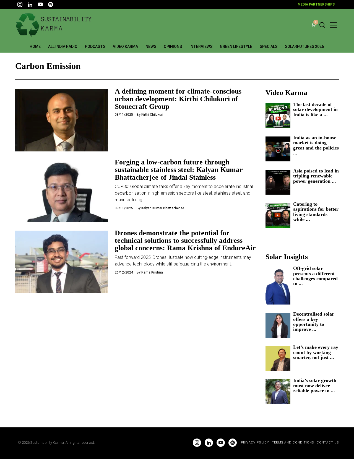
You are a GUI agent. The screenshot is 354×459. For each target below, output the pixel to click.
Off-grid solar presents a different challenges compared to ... (315, 276)
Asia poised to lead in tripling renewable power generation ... (316, 176)
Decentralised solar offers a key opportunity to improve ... (313, 321)
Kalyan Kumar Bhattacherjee (162, 208)
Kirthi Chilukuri (152, 115)
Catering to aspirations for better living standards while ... (316, 212)
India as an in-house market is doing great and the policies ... (316, 145)
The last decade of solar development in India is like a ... (315, 109)
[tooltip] (20, 4)
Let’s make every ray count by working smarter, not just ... (315, 352)
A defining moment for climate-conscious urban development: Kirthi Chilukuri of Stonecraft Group (178, 98)
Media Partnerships (316, 4)
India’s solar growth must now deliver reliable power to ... (314, 385)
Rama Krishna (152, 272)
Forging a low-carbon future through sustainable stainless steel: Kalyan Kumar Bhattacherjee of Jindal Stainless (179, 169)
